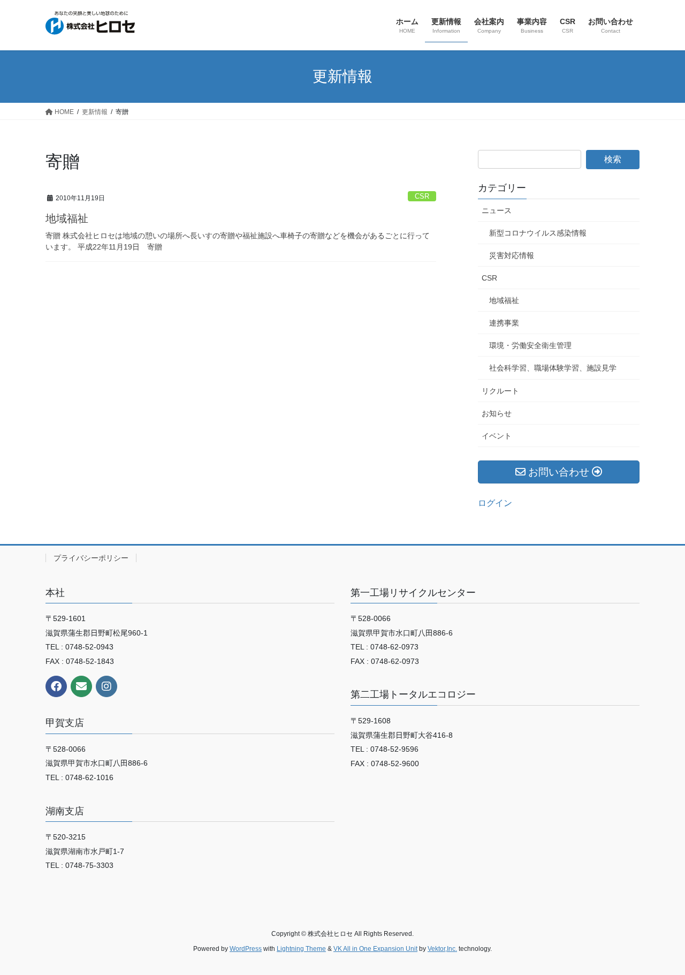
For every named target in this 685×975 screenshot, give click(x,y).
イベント (497, 436)
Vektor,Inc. (442, 949)
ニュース (497, 210)
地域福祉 (66, 218)
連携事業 (504, 323)
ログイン (495, 503)
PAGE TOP (658, 936)
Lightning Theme (301, 949)
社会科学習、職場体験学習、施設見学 (552, 368)
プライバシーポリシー (91, 558)
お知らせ (497, 413)
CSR (422, 196)
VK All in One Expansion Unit (375, 949)
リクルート (500, 391)
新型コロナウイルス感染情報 (538, 233)
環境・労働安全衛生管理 (530, 345)
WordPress (246, 949)
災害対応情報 (511, 255)
